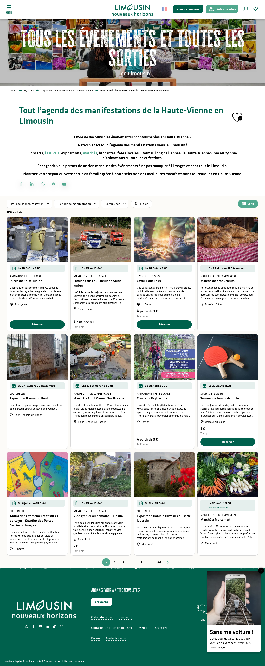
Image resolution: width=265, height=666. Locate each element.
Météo (143, 628)
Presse (95, 638)
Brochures (125, 617)
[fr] (165, 9)
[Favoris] (256, 9)
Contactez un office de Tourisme (112, 628)
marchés (90, 153)
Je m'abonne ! (101, 602)
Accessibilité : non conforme (69, 661)
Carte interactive (102, 617)
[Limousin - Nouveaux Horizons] (132, 9)
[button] (245, 9)
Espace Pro (160, 628)
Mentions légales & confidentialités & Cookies (28, 661)
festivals (52, 153)
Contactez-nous (116, 638)
